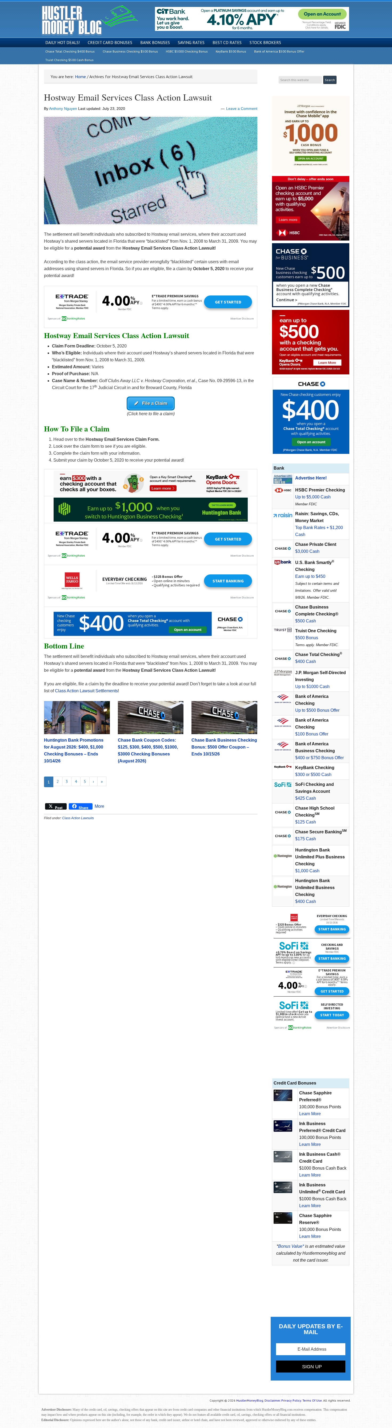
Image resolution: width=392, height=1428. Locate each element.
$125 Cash (305, 822)
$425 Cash (305, 798)
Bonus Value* (291, 1246)
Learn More (310, 1113)
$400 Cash (305, 661)
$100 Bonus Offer (311, 734)
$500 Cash (305, 621)
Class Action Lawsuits (78, 818)
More (99, 806)
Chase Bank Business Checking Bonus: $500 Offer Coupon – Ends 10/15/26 (224, 747)
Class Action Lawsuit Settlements (86, 691)
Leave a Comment (241, 108)
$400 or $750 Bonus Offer (319, 757)
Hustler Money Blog (89, 20)
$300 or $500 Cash (313, 774)
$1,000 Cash (307, 871)
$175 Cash (305, 839)
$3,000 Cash (307, 551)
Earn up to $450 (310, 576)
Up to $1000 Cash (312, 686)
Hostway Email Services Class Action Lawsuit (128, 97)
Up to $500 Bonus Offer (317, 710)
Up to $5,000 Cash (313, 497)
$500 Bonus (306, 637)
